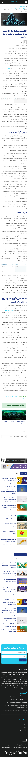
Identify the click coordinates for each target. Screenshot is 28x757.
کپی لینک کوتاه (22, 396)
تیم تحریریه (20, 42)
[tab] (23, 473)
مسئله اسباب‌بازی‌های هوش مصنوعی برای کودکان (16, 702)
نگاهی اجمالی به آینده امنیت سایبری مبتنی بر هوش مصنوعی (14, 696)
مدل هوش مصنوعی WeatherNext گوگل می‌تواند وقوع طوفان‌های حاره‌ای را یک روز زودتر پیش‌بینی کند (8, 542)
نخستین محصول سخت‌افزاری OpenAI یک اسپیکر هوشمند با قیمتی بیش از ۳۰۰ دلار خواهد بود (9, 499)
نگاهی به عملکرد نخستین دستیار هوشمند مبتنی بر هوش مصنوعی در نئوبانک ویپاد (9, 565)
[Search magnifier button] (1, 2)
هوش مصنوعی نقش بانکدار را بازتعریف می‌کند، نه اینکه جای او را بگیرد (9, 573)
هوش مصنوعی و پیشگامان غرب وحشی (19, 699)
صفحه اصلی (22, 6)
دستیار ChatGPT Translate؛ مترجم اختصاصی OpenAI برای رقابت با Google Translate (9, 481)
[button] (26, 2)
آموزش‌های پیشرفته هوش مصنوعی (18, 8)
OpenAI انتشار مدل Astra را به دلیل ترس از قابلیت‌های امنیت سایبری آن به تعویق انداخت (8, 508)
